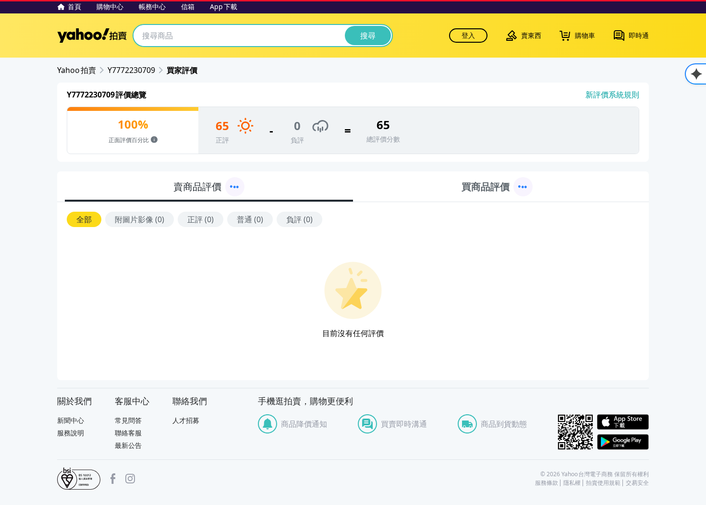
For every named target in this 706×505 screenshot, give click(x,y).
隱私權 (572, 483)
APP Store (623, 422)
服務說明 (70, 432)
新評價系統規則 (612, 94)
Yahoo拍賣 (92, 35)
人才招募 (185, 420)
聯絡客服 (128, 432)
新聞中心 (70, 420)
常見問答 (128, 420)
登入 (468, 35)
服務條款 (546, 483)
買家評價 (182, 70)
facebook (113, 478)
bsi (78, 479)
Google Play (623, 442)
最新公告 (128, 445)
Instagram (130, 478)
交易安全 (637, 483)
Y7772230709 (131, 70)
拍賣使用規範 (603, 483)
